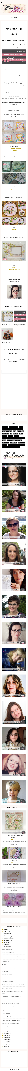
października (8, 938)
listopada (7, 936)
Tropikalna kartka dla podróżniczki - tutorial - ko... (13, 984)
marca (6, 1035)
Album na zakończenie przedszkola (10, 1003)
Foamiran (5, 429)
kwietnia (6, 1033)
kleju (14, 231)
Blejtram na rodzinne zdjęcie (9, 1006)
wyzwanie (16, 353)
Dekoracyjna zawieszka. (8, 981)
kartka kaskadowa (14, 447)
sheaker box (21, 442)
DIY (11, 433)
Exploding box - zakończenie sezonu (10, 1023)
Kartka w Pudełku (7, 431)
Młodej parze (5, 1000)
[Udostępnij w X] (8, 349)
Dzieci (20, 433)
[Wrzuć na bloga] (6, 349)
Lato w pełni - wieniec (7, 988)
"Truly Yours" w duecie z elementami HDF (12, 996)
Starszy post (22, 359)
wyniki (18, 431)
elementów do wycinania (14, 148)
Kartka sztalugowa (17, 440)
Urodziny (20, 429)
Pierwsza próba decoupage (8, 968)
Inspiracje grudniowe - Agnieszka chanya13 (14, 837)
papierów (14, 150)
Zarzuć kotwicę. (6, 971)
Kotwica (4, 964)
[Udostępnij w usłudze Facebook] (10, 349)
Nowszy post (6, 359)
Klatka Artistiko (5, 961)
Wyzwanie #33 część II (7, 1010)
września (7, 940)
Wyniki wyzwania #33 (7, 949)
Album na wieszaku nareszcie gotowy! (11, 1020)
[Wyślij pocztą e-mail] (4, 349)
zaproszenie (13, 442)
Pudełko (15, 433)
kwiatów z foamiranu (14, 191)
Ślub (14, 431)
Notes (8, 440)
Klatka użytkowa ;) (6, 1016)
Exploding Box (12, 429)
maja (5, 1031)
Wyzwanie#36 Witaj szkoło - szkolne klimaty (20, 325)
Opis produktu (14, 438)
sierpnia (6, 942)
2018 (5, 1042)
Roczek (19, 444)
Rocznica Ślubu (12, 444)
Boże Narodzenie (13, 426)
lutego (6, 1037)
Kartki (21, 426)
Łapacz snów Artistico (7, 974)
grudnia (6, 933)
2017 (5, 1044)
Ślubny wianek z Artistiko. (8, 952)
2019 (5, 931)
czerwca (6, 946)
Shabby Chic (6, 442)
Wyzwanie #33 (5, 1026)
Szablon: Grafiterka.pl (14, 1069)
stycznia (6, 1039)
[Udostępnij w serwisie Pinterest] (13, 349)
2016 (5, 1046)
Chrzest (11, 435)
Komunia (5, 435)
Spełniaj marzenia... (7, 978)
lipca (5, 944)
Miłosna (5, 444)
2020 (5, 929)
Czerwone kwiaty (6, 1013)
